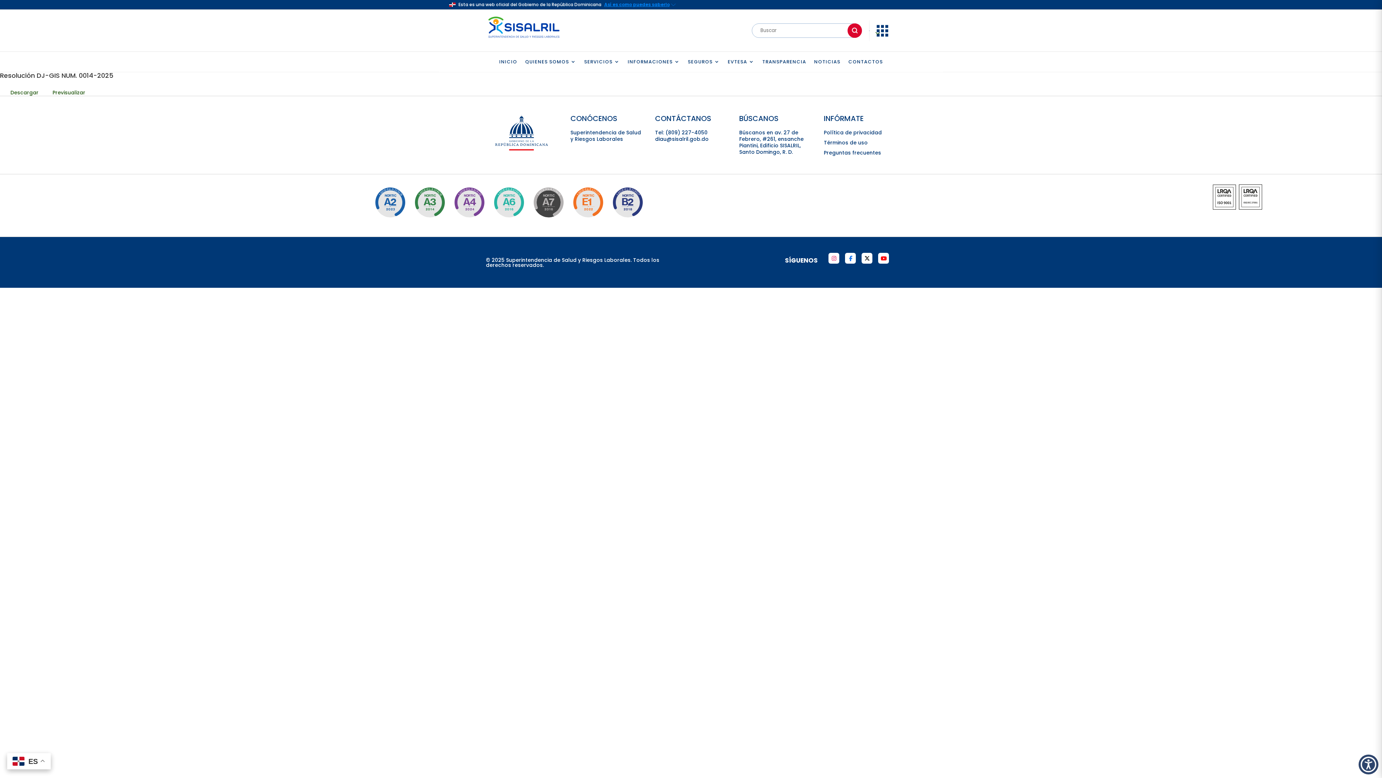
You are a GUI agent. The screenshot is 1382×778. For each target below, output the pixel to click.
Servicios (598, 62)
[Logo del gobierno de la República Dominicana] (522, 149)
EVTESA (737, 62)
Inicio (508, 62)
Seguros (700, 62)
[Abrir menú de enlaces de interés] (882, 35)
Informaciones (650, 62)
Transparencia (784, 62)
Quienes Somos (547, 62)
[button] (1368, 764)
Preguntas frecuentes (852, 152)
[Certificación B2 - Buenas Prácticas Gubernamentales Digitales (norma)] (628, 202)
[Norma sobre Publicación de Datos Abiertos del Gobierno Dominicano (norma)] (430, 202)
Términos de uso (846, 142)
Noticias (827, 62)
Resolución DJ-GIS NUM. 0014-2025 (56, 75)
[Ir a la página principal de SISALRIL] (524, 39)
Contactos (865, 62)
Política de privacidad (853, 132)
